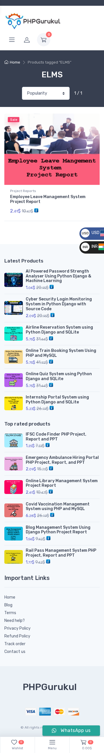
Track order (14, 643)
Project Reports (23, 191)
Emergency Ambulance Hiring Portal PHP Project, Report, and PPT (62, 460)
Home (15, 62)
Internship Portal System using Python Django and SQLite (57, 400)
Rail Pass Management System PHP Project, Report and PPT (61, 553)
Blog (8, 605)
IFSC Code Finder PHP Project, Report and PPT (56, 437)
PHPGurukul (50, 686)
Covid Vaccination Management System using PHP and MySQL (58, 506)
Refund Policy (17, 636)
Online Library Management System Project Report (62, 483)
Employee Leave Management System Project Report (48, 199)
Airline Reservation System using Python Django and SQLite (59, 330)
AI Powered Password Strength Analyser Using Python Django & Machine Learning (58, 276)
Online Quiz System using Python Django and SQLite (59, 376)
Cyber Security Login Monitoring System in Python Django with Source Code (59, 304)
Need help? (14, 620)
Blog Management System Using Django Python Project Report (58, 530)
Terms (10, 612)
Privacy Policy (17, 628)
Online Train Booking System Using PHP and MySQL (61, 353)
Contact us (14, 651)
